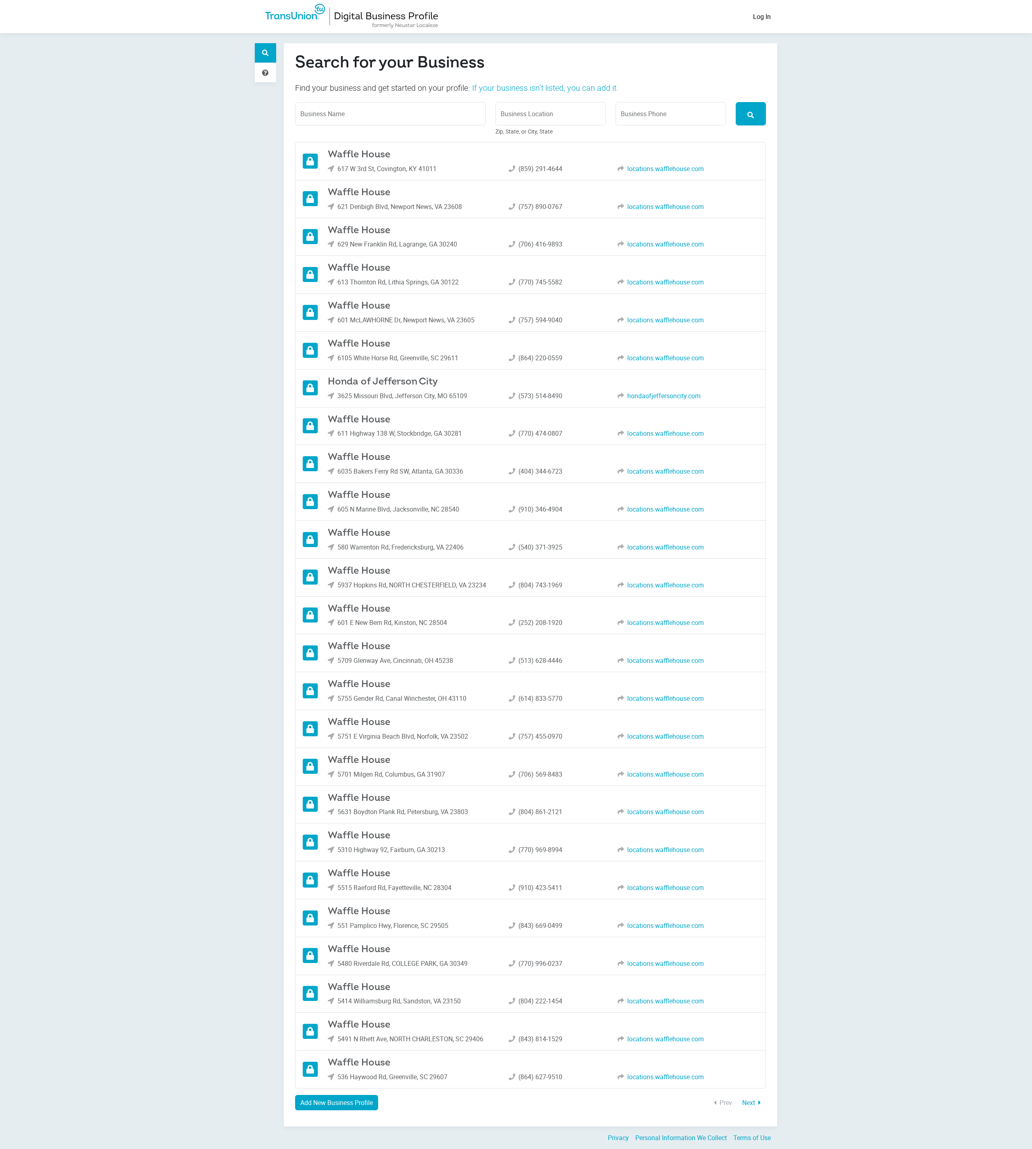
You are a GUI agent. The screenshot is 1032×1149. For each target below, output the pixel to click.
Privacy (618, 1137)
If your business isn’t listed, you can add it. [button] (545, 87)
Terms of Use (752, 1137)
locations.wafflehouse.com (665, 168)
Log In (762, 16)
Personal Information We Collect (681, 1137)
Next (749, 1102)
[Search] (751, 113)
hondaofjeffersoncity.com (664, 395)
